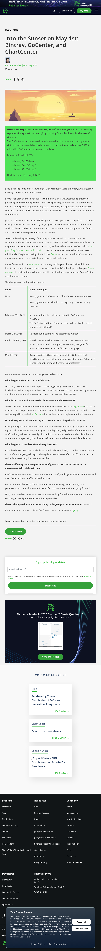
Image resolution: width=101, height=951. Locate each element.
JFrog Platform (8, 844)
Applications (7, 904)
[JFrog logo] (6, 11)
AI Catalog (6, 837)
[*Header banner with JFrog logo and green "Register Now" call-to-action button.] (50, 3)
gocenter (31, 521)
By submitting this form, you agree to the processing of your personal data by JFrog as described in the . (50, 577)
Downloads (7, 886)
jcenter (63, 521)
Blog (36, 806)
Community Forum (10, 898)
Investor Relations (74, 819)
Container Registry (10, 825)
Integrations (39, 825)
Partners (70, 825)
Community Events (10, 892)
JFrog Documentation (43, 831)
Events (37, 819)
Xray (4, 813)
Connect (5, 831)
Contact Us (71, 856)
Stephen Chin (15, 65)
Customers (71, 831)
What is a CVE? (40, 892)
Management (72, 813)
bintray (54, 521)
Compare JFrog (40, 862)
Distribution (7, 819)
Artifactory (6, 806)
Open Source (40, 850)
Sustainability (73, 844)
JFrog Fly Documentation (45, 837)
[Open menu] (97, 11)
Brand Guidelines (74, 862)
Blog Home (11, 29)
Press (69, 850)
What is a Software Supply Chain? (49, 887)
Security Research (42, 813)
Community (7, 879)
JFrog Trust (39, 856)
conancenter (18, 521)
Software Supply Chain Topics (47, 844)
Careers (70, 837)
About (69, 806)
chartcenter (43, 521)
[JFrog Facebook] (4, 915)
